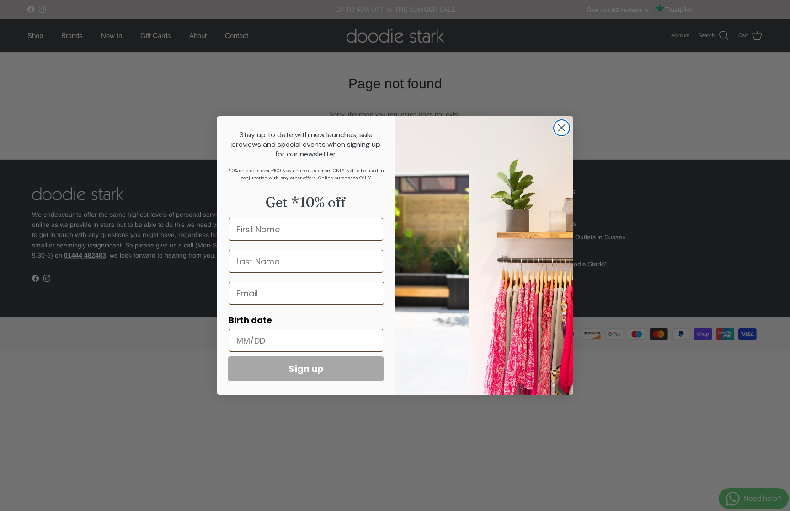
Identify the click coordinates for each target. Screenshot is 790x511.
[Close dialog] (562, 128)
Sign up (306, 368)
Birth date (250, 320)
